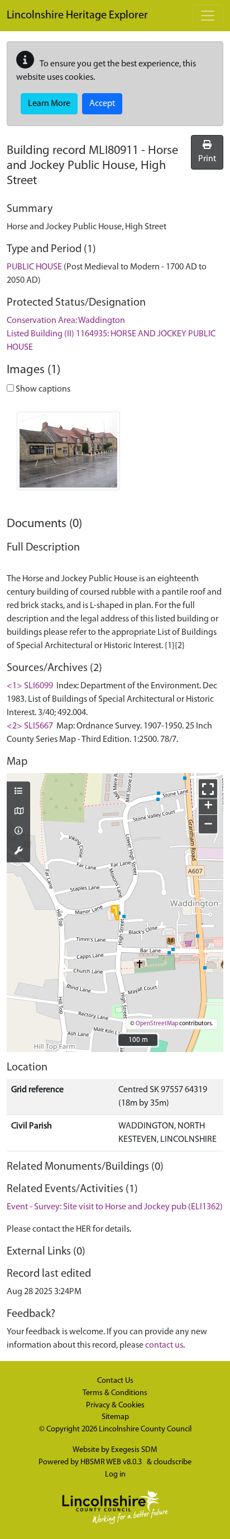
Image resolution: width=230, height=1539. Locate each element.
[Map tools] (18, 852)
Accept (102, 103)
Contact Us (115, 1381)
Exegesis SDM (134, 1450)
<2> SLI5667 (30, 726)
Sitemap (115, 1417)
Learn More (49, 103)
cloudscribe (172, 1462)
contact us (164, 1345)
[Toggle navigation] (207, 15)
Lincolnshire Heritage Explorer (77, 15)
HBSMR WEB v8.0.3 (111, 1462)
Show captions (42, 389)
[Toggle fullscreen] (208, 788)
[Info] (18, 832)
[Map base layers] (18, 812)
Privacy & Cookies (115, 1405)
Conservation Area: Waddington (66, 320)
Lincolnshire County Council (145, 1429)
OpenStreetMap (157, 1024)
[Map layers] (18, 792)
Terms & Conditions (115, 1393)
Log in (115, 1474)
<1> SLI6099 (30, 686)
